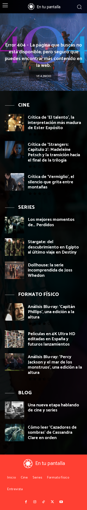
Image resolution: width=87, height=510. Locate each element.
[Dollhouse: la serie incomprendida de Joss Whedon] (14, 270)
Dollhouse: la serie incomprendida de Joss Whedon (50, 270)
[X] (52, 502)
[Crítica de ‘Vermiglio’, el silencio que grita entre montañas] (14, 182)
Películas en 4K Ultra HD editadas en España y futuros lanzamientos (51, 339)
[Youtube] (61, 502)
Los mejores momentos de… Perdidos (51, 222)
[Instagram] (34, 502)
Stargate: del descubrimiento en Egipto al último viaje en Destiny (53, 247)
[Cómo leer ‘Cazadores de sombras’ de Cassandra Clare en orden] (14, 432)
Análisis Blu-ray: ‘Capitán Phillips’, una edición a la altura (51, 312)
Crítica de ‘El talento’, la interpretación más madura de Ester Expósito (54, 122)
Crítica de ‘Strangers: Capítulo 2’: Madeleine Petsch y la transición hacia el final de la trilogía (54, 152)
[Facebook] (26, 502)
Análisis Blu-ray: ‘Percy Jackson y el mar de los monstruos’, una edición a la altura (55, 364)
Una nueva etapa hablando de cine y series (53, 408)
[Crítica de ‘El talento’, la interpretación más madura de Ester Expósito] (14, 122)
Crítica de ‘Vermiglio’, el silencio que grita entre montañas (51, 182)
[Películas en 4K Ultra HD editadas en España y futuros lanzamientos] (14, 339)
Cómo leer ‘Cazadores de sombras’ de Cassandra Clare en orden (52, 432)
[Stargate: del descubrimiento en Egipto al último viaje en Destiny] (14, 247)
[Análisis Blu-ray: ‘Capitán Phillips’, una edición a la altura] (14, 312)
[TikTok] (43, 502)
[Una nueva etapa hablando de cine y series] (14, 410)
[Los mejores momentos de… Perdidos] (14, 224)
